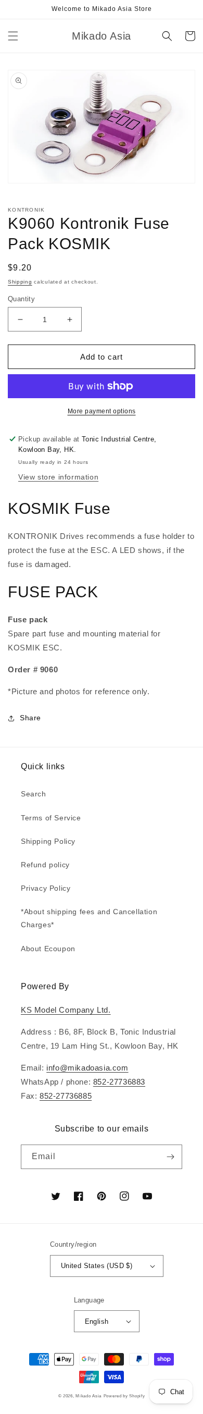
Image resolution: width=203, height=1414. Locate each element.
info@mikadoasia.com (87, 1067)
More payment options (102, 411)
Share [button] (30, 718)
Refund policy (45, 864)
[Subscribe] (170, 1157)
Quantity (21, 299)
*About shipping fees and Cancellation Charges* (89, 918)
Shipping (20, 282)
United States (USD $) (96, 1266)
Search (33, 794)
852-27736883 (119, 1081)
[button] (13, 35)
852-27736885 (66, 1095)
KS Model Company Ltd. (66, 1009)
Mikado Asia (88, 1395)
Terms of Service (51, 818)
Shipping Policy (48, 841)
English (97, 1321)
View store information (58, 477)
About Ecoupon (48, 948)
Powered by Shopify (124, 1395)
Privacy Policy (45, 888)
